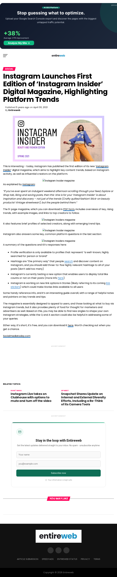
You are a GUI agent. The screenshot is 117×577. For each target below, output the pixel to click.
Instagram (28, 184)
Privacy (85, 559)
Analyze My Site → (19, 42)
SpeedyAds (48, 559)
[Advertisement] (58, 361)
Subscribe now (58, 473)
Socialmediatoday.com (16, 336)
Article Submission (27, 559)
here (61, 278)
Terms (97, 559)
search (68, 261)
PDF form (68, 209)
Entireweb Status (67, 559)
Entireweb (14, 110)
